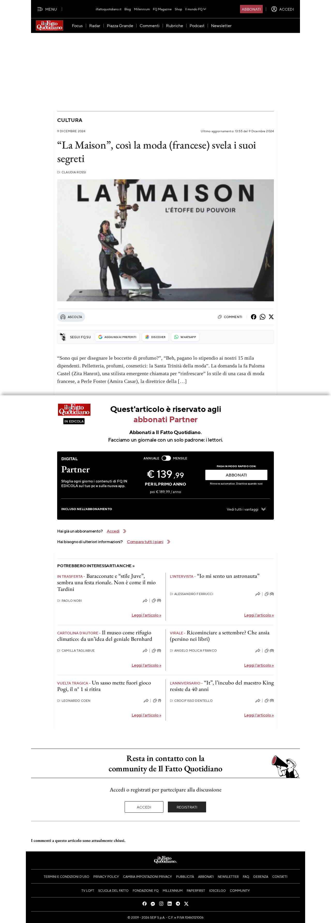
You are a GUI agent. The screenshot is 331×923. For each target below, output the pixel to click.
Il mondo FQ (193, 9)
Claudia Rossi (71, 172)
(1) (159, 700)
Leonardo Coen (74, 701)
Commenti (233, 317)
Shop (178, 9)
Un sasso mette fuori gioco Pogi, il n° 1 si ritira (104, 686)
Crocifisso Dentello (191, 701)
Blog (127, 9)
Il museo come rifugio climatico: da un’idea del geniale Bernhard (104, 636)
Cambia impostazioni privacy (147, 876)
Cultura (69, 120)
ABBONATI (236, 475)
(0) (159, 600)
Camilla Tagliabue (76, 650)
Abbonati (251, 9)
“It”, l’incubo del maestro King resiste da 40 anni (222, 686)
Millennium (142, 9)
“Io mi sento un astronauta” (228, 576)
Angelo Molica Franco (193, 650)
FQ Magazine (162, 9)
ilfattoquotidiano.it (108, 9)
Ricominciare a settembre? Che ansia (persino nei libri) (219, 636)
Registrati (187, 807)
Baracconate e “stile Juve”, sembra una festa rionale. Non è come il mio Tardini (106, 582)
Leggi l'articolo (146, 615)
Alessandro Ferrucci (191, 594)
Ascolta (75, 317)
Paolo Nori (69, 601)
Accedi (144, 807)
